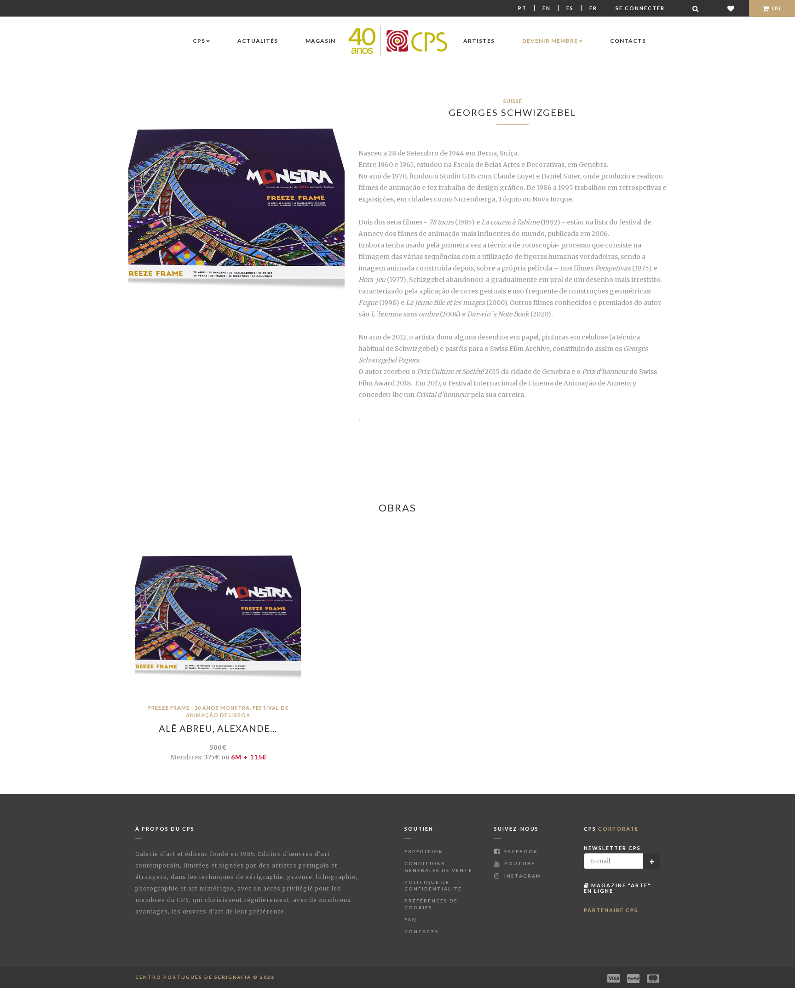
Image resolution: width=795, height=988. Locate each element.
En (546, 8)
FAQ (410, 919)
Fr (593, 8)
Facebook (520, 851)
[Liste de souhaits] (731, 8)
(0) (775, 8)
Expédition (424, 851)
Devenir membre (550, 40)
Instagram (522, 876)
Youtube (518, 863)
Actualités (257, 40)
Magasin (320, 40)
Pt (522, 8)
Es (570, 8)
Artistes (479, 40)
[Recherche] (696, 8)
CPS (199, 40)
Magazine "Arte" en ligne (617, 888)
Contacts (628, 40)
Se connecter (640, 8)
